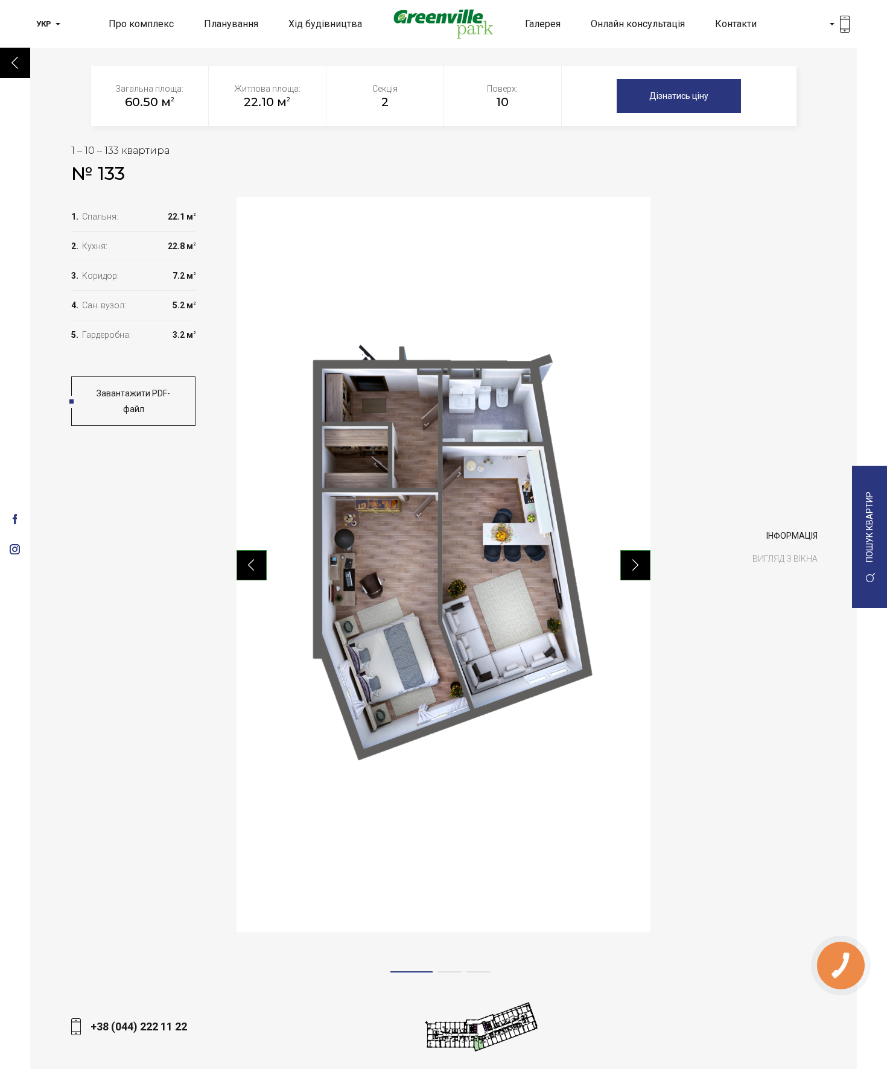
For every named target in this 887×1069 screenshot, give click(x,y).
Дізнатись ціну (678, 96)
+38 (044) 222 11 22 (139, 1026)
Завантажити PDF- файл (133, 401)
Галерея (543, 24)
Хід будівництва (325, 24)
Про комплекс (141, 24)
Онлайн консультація (638, 24)
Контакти (736, 24)
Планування (231, 24)
